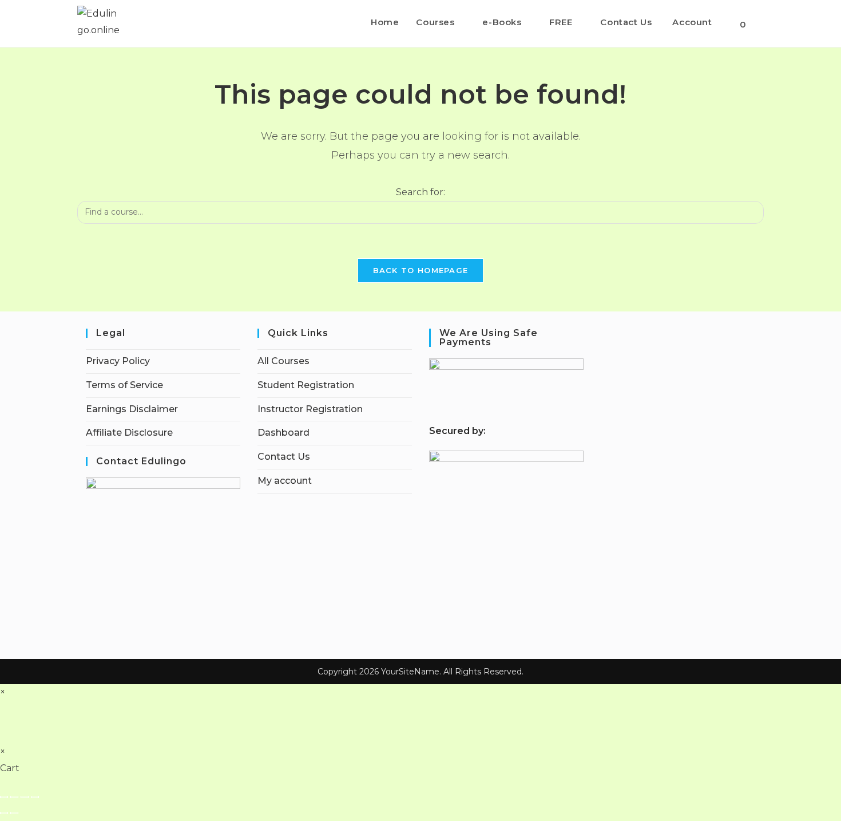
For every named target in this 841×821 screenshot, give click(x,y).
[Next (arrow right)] (14, 813)
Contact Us (283, 456)
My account (284, 480)
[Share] (25, 797)
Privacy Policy (118, 361)
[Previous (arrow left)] (4, 813)
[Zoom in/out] (4, 797)
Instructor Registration (310, 409)
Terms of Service (124, 385)
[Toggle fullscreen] (14, 797)
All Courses (283, 361)
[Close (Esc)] (35, 797)
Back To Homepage (421, 270)
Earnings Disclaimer (132, 409)
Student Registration (305, 385)
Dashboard (283, 432)
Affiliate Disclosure (129, 432)
